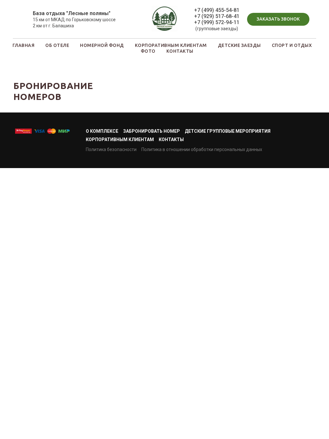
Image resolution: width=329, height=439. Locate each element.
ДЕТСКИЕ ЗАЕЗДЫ (239, 45)
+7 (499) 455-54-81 (216, 10)
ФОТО (148, 51)
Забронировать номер (151, 131)
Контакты (171, 139)
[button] (278, 19)
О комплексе (102, 131)
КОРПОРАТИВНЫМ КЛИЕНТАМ (171, 45)
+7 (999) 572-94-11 (216, 22)
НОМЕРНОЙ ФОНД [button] (102, 45)
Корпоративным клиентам (120, 139)
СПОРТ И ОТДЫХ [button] (292, 45)
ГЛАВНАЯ (24, 45)
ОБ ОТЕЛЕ (57, 45)
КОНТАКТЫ (179, 51)
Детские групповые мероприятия (228, 131)
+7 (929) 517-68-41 (216, 16)
